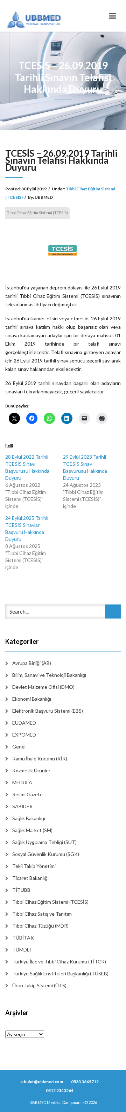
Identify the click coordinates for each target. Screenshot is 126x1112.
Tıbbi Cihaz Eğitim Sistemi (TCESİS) (37, 212)
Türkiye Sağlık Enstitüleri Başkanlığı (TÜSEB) (60, 973)
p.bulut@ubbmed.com (41, 1081)
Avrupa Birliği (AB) (31, 663)
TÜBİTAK (23, 938)
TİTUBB (21, 890)
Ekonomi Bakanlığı (31, 699)
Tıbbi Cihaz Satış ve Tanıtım (42, 914)
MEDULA (22, 782)
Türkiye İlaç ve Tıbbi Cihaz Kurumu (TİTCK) (59, 961)
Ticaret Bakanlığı (30, 878)
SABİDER (22, 806)
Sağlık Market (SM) (32, 830)
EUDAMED (24, 723)
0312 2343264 (60, 1090)
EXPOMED (24, 735)
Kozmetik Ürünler (31, 770)
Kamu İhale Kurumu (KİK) (39, 758)
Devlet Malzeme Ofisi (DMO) (43, 687)
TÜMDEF (22, 950)
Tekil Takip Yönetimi (34, 866)
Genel (19, 747)
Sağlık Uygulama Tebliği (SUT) (44, 842)
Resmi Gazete (27, 794)
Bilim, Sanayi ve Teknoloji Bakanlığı (49, 675)
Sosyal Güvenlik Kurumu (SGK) (45, 854)
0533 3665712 (85, 1081)
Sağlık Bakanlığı (28, 818)
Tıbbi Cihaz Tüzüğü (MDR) (40, 926)
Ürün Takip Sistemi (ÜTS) (39, 985)
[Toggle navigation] (112, 16)
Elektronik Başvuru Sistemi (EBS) (47, 711)
